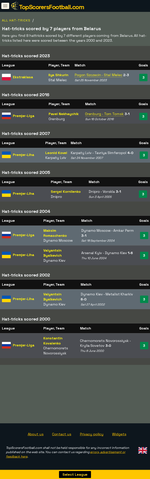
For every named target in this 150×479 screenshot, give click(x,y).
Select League (75, 474)
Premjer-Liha (23, 154)
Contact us (61, 434)
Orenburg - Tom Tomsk (104, 114)
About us (36, 434)
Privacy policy (92, 434)
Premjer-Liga (23, 116)
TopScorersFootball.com (51, 7)
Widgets (119, 434)
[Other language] (142, 449)
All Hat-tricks (16, 20)
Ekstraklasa (23, 77)
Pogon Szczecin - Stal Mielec (98, 75)
